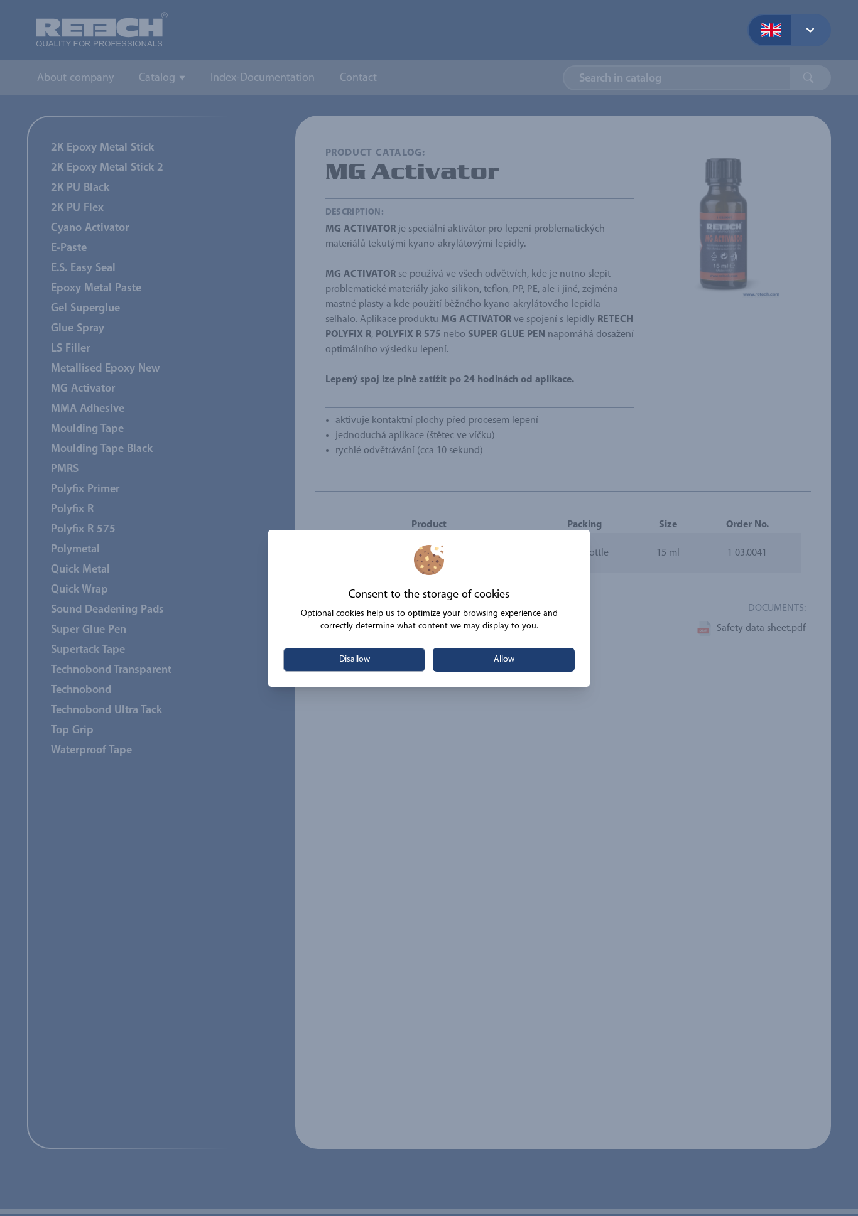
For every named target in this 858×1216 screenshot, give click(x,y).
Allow (504, 659)
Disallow (354, 659)
